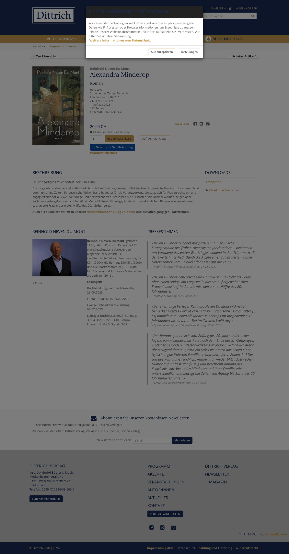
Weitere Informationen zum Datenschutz (120, 40)
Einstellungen (189, 52)
